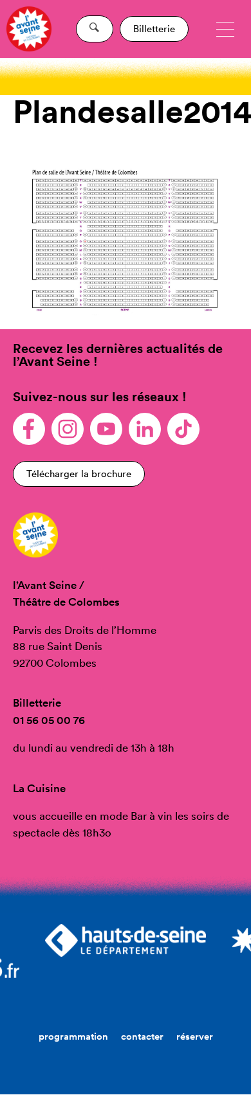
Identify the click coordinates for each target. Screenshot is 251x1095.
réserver (194, 1036)
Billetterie (154, 29)
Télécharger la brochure (78, 473)
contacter (142, 1036)
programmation (73, 1036)
